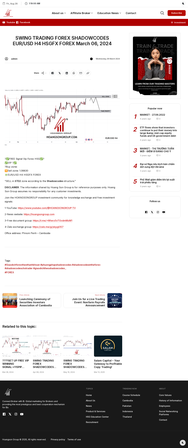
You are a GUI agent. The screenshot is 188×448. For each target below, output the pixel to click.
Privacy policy (58, 439)
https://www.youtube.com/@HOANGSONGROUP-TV (47, 208)
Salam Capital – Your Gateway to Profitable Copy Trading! (108, 363)
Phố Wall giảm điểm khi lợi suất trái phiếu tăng (157, 181)
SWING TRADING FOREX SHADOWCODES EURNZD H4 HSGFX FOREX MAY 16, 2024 (76, 367)
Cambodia (127, 400)
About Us (90, 400)
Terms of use (74, 439)
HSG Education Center (97, 417)
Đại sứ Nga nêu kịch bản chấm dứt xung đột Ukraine (157, 165)
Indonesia (127, 411)
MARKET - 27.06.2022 (152, 114)
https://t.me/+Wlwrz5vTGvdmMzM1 (52, 220)
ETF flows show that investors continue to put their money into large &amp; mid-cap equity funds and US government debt (158, 131)
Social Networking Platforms (168, 413)
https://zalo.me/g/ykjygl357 (48, 226)
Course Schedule (131, 395)
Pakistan (126, 406)
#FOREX (9, 272)
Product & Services (95, 411)
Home (89, 395)
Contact (131, 13)
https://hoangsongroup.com (39, 214)
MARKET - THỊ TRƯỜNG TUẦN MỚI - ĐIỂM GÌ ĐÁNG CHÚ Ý (157, 150)
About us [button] (57, 13)
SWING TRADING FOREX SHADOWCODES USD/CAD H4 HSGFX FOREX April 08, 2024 (46, 367)
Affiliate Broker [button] (80, 13)
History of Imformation (170, 400)
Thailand (127, 417)
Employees (164, 406)
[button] (32, 3)
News (89, 406)
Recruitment (92, 422)
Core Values (165, 395)
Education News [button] (108, 13)
